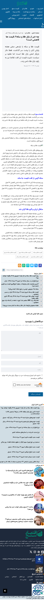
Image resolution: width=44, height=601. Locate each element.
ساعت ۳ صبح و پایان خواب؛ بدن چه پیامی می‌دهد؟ (19, 508)
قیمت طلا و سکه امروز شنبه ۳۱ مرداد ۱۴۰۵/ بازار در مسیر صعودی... (21, 293)
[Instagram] (34, 552)
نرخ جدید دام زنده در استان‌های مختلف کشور (25, 432)
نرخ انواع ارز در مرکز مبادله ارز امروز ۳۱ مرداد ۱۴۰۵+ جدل (21, 281)
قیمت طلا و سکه (37, 253)
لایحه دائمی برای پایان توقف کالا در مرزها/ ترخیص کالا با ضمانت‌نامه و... (22, 413)
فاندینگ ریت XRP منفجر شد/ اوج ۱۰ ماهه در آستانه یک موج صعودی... (20, 301)
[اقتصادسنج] (22, 3)
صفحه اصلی (35, 33)
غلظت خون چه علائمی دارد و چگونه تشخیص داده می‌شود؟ (18, 483)
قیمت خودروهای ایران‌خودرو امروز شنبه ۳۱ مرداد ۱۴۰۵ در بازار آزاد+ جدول (21, 422)
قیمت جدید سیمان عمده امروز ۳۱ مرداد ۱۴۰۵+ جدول (23, 457)
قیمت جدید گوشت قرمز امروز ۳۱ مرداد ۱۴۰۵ (26, 437)
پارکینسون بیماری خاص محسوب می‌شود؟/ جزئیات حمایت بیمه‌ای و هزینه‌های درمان (19, 520)
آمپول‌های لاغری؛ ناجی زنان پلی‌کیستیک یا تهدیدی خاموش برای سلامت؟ (19, 471)
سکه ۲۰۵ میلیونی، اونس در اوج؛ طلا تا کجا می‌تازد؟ (23, 289)
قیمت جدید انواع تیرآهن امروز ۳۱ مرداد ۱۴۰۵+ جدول (23, 452)
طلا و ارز (27, 33)
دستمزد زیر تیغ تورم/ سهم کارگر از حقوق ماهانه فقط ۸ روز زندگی (20, 442)
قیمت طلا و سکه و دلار (22, 257)
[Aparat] (38, 552)
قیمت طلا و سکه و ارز (36, 257)
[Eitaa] (42, 552)
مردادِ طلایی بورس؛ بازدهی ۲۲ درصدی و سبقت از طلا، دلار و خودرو (19, 462)
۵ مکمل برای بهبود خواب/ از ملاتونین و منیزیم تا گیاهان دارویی (17, 496)
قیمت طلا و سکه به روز (10, 253)
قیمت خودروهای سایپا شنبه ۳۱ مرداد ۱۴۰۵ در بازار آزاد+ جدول (21, 417)
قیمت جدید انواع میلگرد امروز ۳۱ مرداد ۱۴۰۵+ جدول (23, 447)
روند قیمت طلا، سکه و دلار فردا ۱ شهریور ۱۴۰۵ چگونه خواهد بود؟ (20, 277)
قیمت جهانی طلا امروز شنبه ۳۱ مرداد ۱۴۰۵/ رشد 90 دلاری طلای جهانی (21, 297)
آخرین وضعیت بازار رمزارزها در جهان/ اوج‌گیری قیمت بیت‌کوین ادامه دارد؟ (19, 285)
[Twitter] (30, 552)
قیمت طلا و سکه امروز (24, 253)
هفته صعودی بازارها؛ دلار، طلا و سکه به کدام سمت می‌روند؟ (20, 305)
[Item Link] (39, 472)
